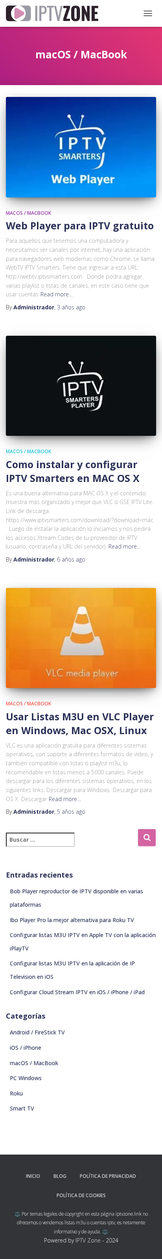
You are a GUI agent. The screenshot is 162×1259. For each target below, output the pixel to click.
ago (71, 307)
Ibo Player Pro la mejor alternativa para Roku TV (72, 920)
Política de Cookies (81, 1195)
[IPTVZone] (55, 13)
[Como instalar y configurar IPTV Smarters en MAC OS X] (81, 386)
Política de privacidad (108, 1176)
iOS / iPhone (25, 1047)
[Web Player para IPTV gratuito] (81, 147)
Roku (16, 1093)
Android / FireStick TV (37, 1032)
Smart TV (22, 1108)
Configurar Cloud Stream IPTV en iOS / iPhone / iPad (77, 992)
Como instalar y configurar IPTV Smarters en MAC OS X (73, 471)
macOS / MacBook (28, 213)
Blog (59, 1176)
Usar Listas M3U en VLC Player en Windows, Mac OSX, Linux (80, 723)
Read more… (56, 294)
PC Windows (26, 1078)
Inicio (33, 1176)
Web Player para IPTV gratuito (80, 225)
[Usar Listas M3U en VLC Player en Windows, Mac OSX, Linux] (81, 638)
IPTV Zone (88, 1240)
